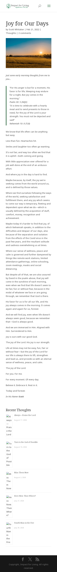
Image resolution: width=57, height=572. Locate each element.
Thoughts (11, 33)
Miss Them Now (21, 472)
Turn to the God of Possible (26, 442)
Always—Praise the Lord (25, 415)
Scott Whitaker (16, 29)
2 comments (24, 33)
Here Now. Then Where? (25, 496)
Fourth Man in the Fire (24, 523)
